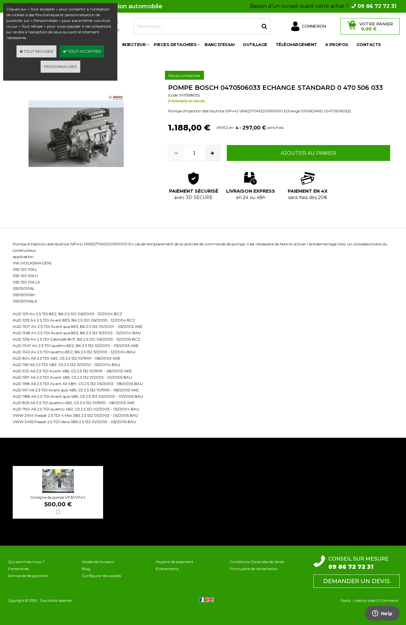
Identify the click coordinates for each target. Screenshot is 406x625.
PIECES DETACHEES (175, 44)
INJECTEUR (134, 44)
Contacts (369, 44)
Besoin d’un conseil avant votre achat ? (323, 6)
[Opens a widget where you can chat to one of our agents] (382, 614)
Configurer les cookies (101, 575)
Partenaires (18, 568)
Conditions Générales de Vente (257, 561)
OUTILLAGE (255, 44)
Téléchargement (296, 44)
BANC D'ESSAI (219, 44)
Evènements (167, 568)
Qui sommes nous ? (26, 561)
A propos (336, 44)
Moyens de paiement (174, 561)
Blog (86, 568)
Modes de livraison (98, 561)
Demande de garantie (28, 575)
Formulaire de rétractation (254, 568)
